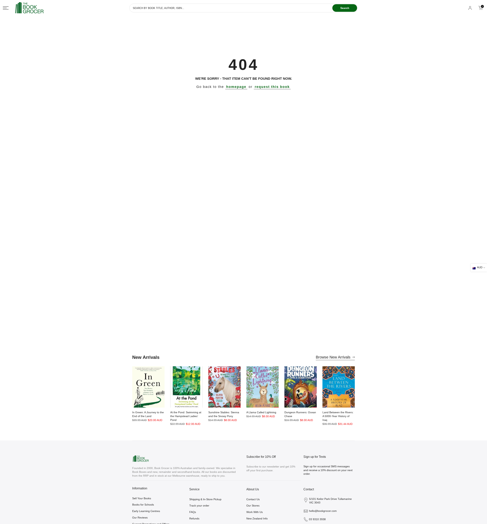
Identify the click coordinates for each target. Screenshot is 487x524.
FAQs (192, 512)
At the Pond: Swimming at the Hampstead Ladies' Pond (185, 416)
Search (344, 8)
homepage (236, 87)
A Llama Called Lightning (261, 412)
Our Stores (252, 505)
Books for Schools (143, 504)
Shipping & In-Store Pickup (205, 499)
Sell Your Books (141, 498)
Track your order (199, 505)
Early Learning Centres (146, 511)
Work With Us (254, 512)
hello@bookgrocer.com (323, 510)
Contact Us (253, 499)
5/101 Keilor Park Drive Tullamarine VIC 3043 (330, 500)
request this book (272, 87)
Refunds (194, 518)
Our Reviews (140, 517)
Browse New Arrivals (333, 357)
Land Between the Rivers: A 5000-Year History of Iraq (337, 416)
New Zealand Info (257, 518)
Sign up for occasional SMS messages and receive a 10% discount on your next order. (328, 470)
